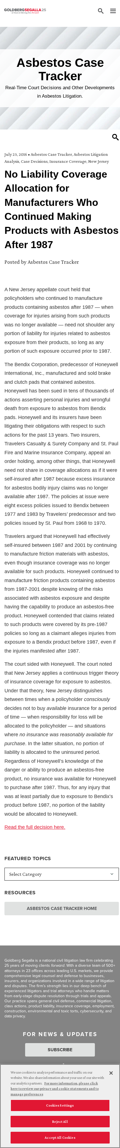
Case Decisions (34, 161)
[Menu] (110, 11)
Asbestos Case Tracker (51, 154)
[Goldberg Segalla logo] (25, 11)
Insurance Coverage (68, 161)
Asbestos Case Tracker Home (62, 908)
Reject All (60, 1121)
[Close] (111, 1073)
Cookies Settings (60, 1105)
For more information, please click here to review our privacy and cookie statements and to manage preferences (55, 1088)
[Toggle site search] (101, 11)
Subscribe (60, 1049)
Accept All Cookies (60, 1137)
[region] (60, 1106)
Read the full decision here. (34, 827)
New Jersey (98, 161)
